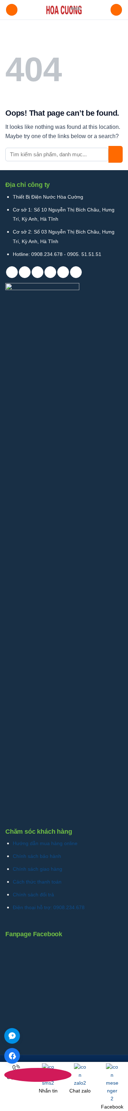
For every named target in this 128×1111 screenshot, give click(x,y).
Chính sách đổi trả (33, 894)
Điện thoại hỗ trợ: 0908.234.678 (49, 907)
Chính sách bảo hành (37, 856)
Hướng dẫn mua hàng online (45, 843)
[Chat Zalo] (12, 1036)
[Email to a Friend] (50, 272)
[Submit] (115, 154)
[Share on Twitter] (37, 272)
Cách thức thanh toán (37, 882)
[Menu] (11, 10)
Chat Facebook (12, 1055)
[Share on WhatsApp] (12, 272)
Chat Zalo (12, 1035)
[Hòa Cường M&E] (64, 10)
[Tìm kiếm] (116, 10)
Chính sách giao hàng (37, 869)
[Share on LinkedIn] (76, 272)
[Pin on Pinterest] (63, 272)
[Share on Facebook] (25, 272)
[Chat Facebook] (12, 1056)
